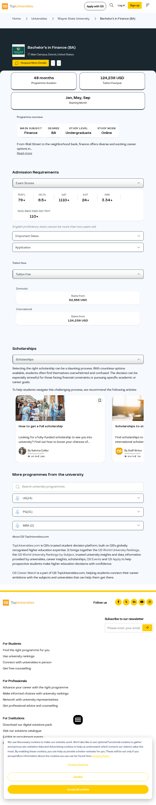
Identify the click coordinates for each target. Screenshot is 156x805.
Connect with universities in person (27, 662)
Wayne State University (73, 19)
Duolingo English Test (34, 211)
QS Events (94, 559)
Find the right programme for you (26, 650)
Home (16, 19)
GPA (107, 194)
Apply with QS (95, 6)
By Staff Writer (133, 450)
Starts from (78, 296)
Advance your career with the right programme (35, 687)
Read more (24, 153)
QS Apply (114, 559)
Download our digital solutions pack (27, 725)
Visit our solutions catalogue (22, 731)
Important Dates (27, 236)
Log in (121, 5)
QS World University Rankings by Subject (46, 555)
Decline (78, 777)
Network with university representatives (30, 700)
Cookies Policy (101, 756)
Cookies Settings (78, 764)
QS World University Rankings (118, 550)
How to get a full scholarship (41, 426)
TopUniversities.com (26, 545)
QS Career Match (24, 573)
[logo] (17, 5)
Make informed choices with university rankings (35, 693)
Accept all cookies (78, 789)
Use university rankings (18, 656)
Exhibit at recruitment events (23, 737)
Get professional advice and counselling (30, 706)
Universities (39, 19)
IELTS (42, 194)
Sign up (134, 5)
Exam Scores (25, 183)
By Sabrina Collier (38, 450)
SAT (64, 194)
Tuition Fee (23, 274)
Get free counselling (17, 668)
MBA (28, 525)
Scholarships (24, 359)
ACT (85, 194)
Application (23, 247)
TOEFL (22, 194)
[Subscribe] (147, 627)
